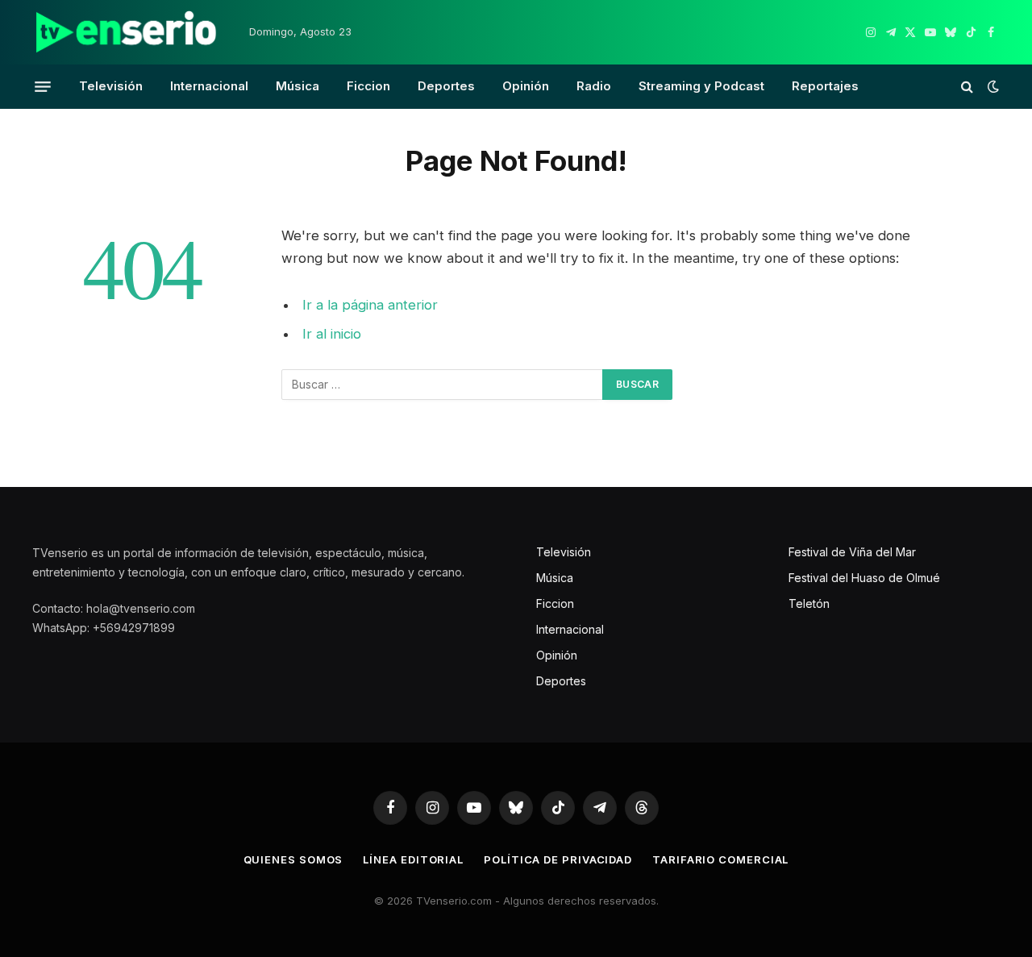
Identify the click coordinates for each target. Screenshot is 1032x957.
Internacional (209, 86)
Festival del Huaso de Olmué (864, 578)
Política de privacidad (558, 859)
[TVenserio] (126, 32)
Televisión (111, 86)
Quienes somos (293, 859)
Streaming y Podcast (701, 86)
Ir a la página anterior (370, 305)
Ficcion (368, 86)
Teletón (809, 603)
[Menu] (43, 86)
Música (297, 86)
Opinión (525, 86)
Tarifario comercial (720, 859)
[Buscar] (967, 87)
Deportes (446, 86)
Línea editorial (413, 859)
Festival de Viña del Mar (852, 552)
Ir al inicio (331, 334)
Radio (593, 86)
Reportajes (825, 86)
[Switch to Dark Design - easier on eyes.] (992, 86)
